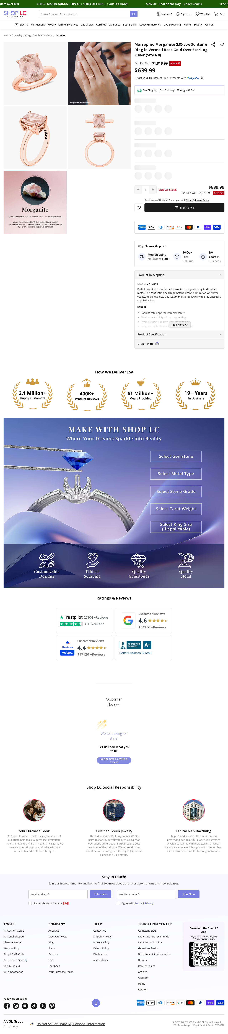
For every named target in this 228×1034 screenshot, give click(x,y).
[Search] (134, 14)
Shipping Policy (102, 936)
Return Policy (101, 948)
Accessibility (100, 960)
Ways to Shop (12, 948)
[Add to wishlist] (221, 44)
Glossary (143, 977)
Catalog (142, 989)
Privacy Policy (101, 942)
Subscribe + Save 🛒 (16, 960)
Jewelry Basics (146, 966)
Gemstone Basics (148, 948)
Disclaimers (100, 954)
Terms (138, 903)
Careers (53, 954)
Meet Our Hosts (57, 936)
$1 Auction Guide (14, 930)
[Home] (21, 14)
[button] (201, 78)
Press (51, 948)
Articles (142, 972)
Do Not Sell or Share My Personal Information (71, 1024)
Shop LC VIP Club (14, 954)
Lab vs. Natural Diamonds (153, 936)
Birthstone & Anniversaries (154, 954)
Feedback (54, 966)
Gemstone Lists (147, 930)
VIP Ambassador (13, 972)
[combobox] (85, 14)
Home (141, 983)
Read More (177, 324)
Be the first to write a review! (113, 760)
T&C (50, 960)
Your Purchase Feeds (60, 972)
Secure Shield (12, 966)
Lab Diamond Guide (150, 942)
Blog (51, 942)
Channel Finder (13, 942)
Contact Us (99, 930)
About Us (53, 930)
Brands (142, 960)
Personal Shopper (14, 936)
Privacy (149, 903)
